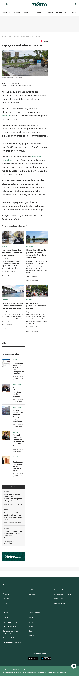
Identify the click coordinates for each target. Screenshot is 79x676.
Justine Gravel (15, 83)
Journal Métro (19, 504)
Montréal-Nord (17, 384)
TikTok (31, 631)
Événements (7, 594)
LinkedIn (31, 640)
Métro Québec (59, 598)
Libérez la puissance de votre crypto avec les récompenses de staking (13, 534)
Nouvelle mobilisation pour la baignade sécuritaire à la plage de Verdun (36, 253)
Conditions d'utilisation (53, 672)
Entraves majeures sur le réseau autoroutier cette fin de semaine (12, 306)
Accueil (4, 36)
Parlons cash (61, 12)
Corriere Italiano (60, 603)
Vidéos (5, 603)
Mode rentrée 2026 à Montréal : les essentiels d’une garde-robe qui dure (13, 497)
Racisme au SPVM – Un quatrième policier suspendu (17, 391)
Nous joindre (7, 617)
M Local (16, 12)
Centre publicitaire (9, 626)
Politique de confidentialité (12, 642)
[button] (2, 4)
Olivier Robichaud (6, 276)
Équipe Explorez (8, 543)
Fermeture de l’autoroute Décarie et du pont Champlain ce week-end (18, 368)
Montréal (5, 247)
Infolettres (32, 590)
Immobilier (48, 12)
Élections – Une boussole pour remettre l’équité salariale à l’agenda (18, 465)
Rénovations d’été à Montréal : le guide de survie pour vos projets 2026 (13, 516)
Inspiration (36, 12)
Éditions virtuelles (60, 590)
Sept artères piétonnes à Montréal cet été (36, 306)
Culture (26, 12)
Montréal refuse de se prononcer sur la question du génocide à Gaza (18, 440)
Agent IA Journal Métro (32, 281)
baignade (6, 115)
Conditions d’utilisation (11, 638)
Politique (15, 432)
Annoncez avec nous (10, 622)
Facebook (32, 617)
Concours (6, 598)
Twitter (31, 622)
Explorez (73, 12)
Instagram (32, 626)
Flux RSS (32, 594)
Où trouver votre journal (62, 594)
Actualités (6, 12)
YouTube (31, 635)
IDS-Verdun (16, 36)
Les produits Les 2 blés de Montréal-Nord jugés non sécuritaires (18, 415)
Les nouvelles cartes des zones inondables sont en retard (12, 252)
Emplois (5, 590)
